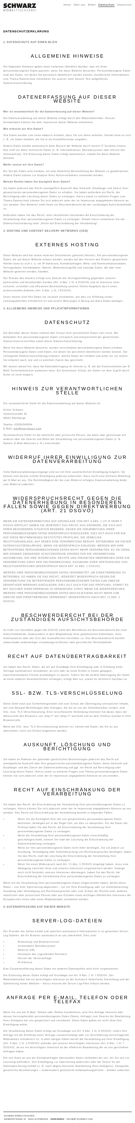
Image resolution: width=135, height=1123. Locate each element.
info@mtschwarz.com (27, 428)
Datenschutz (106, 4)
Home (67, 4)
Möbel (92, 4)
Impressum (124, 4)
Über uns (79, 4)
